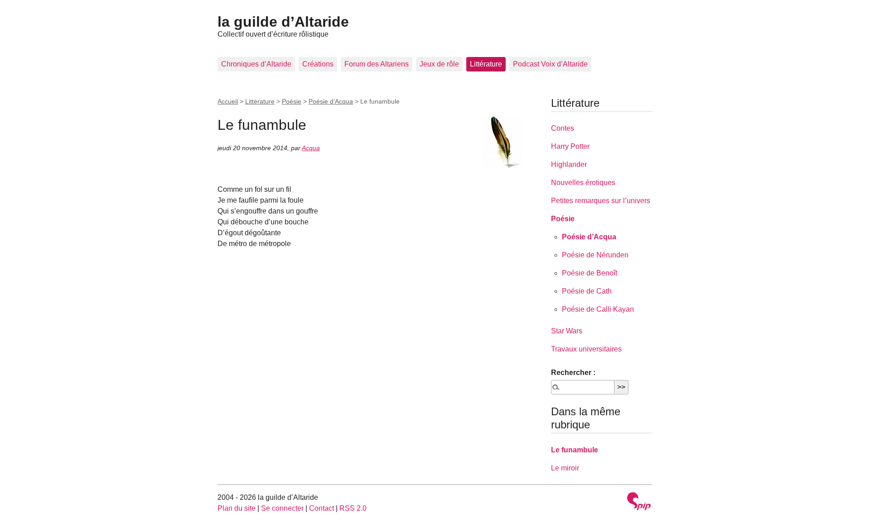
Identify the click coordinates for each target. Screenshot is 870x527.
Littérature (486, 64)
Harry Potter (570, 146)
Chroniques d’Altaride (256, 64)
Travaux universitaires (586, 349)
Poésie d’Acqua (331, 101)
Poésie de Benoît (589, 273)
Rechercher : (573, 372)
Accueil (228, 101)
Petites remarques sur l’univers (600, 200)
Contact (321, 508)
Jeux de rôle (439, 64)
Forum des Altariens (376, 64)
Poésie (291, 101)
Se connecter (282, 508)
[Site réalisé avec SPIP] (638, 502)
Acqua (311, 148)
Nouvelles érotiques (583, 182)
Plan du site (237, 508)
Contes (562, 128)
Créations (318, 64)
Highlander (569, 164)
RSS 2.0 (353, 508)
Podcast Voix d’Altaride (550, 64)
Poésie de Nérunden (595, 255)
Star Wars (566, 331)
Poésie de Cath (587, 291)
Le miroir (565, 468)
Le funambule (574, 450)
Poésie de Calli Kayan (598, 309)
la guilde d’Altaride (283, 22)
